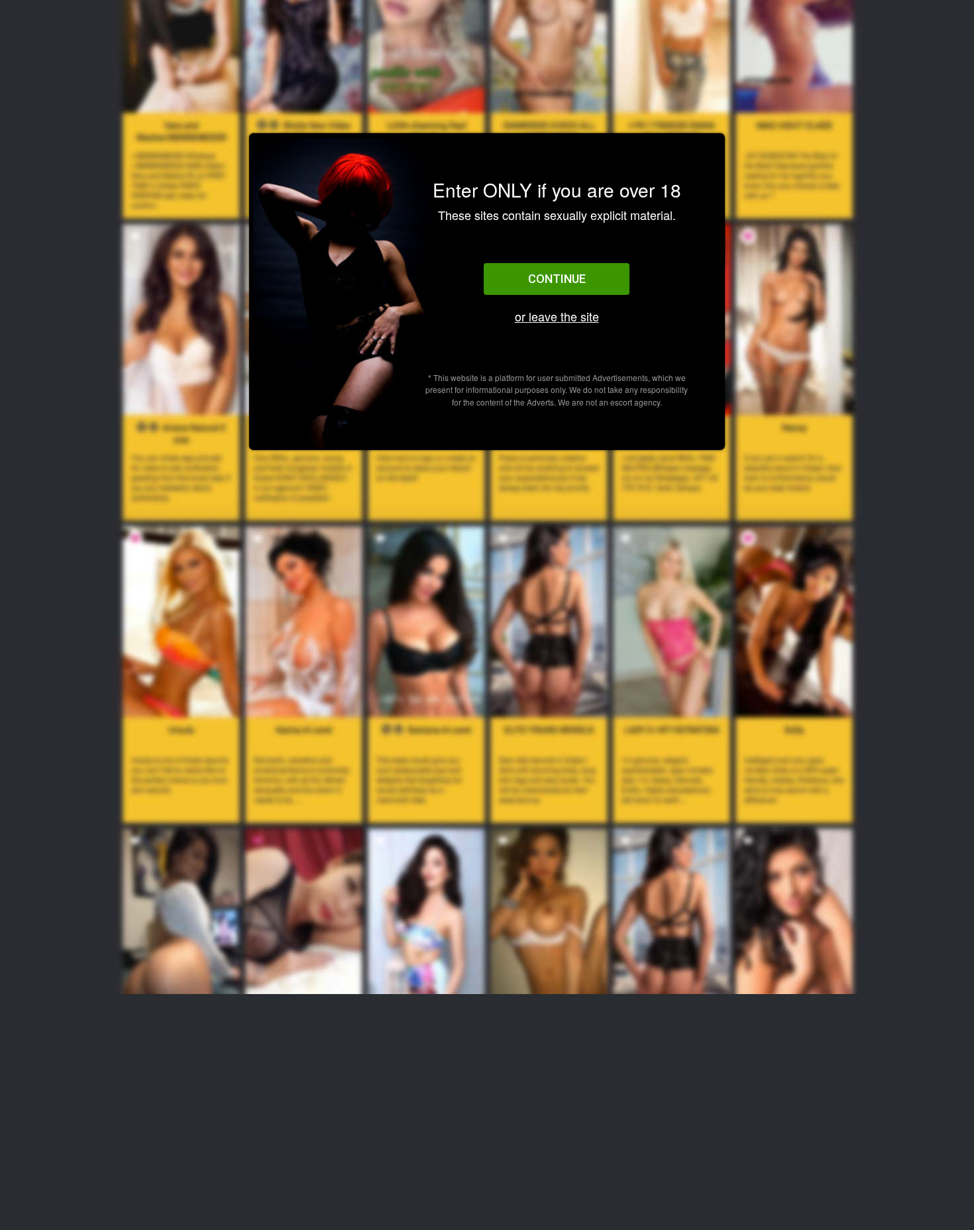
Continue (557, 279)
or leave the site (557, 316)
